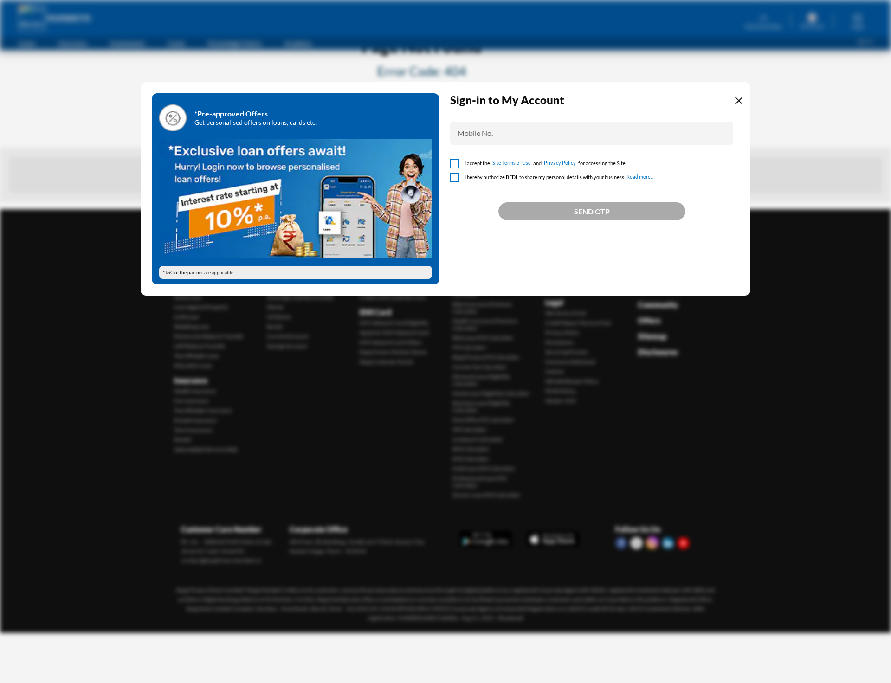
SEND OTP (592, 211)
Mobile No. (475, 133)
